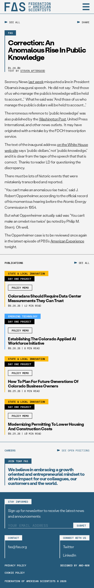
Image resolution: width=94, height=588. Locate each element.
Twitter (68, 546)
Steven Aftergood (32, 70)
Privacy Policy (15, 565)
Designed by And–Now (74, 565)
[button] (86, 6)
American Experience (67, 241)
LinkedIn (69, 555)
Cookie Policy (15, 572)
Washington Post (52, 119)
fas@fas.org (17, 546)
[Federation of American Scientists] (28, 6)
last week (36, 81)
